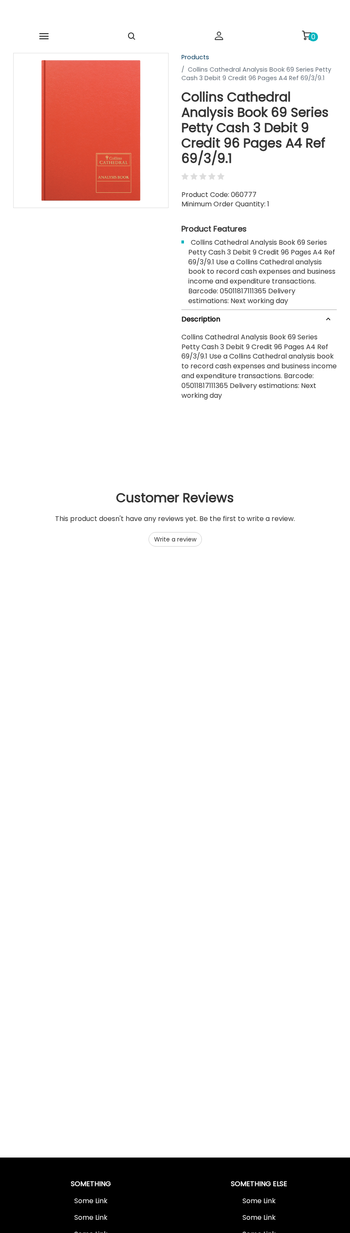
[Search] (131, 36)
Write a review (175, 539)
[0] (306, 35)
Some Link (91, 1201)
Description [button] (200, 319)
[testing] (153, 14)
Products (195, 57)
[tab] (259, 318)
